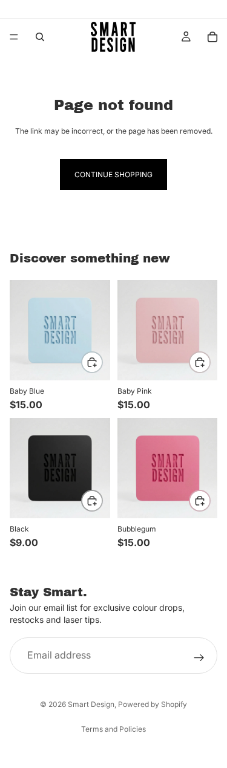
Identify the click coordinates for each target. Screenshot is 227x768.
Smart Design (91, 704)
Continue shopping (113, 174)
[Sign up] (199, 658)
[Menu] (14, 37)
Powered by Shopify (152, 704)
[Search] (40, 37)
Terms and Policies (113, 729)
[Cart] (212, 37)
